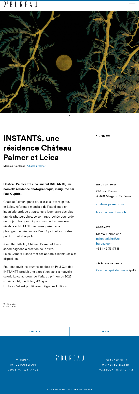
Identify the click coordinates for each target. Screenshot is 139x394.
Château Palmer (36, 165)
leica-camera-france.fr (111, 212)
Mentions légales (83, 389)
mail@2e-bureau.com (116, 364)
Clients (104, 331)
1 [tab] (69, 115)
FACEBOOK (106, 369)
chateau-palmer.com (110, 204)
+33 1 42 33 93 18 (115, 360)
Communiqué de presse (112, 270)
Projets (35, 331)
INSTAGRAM (124, 369)
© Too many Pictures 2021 (60, 389)
